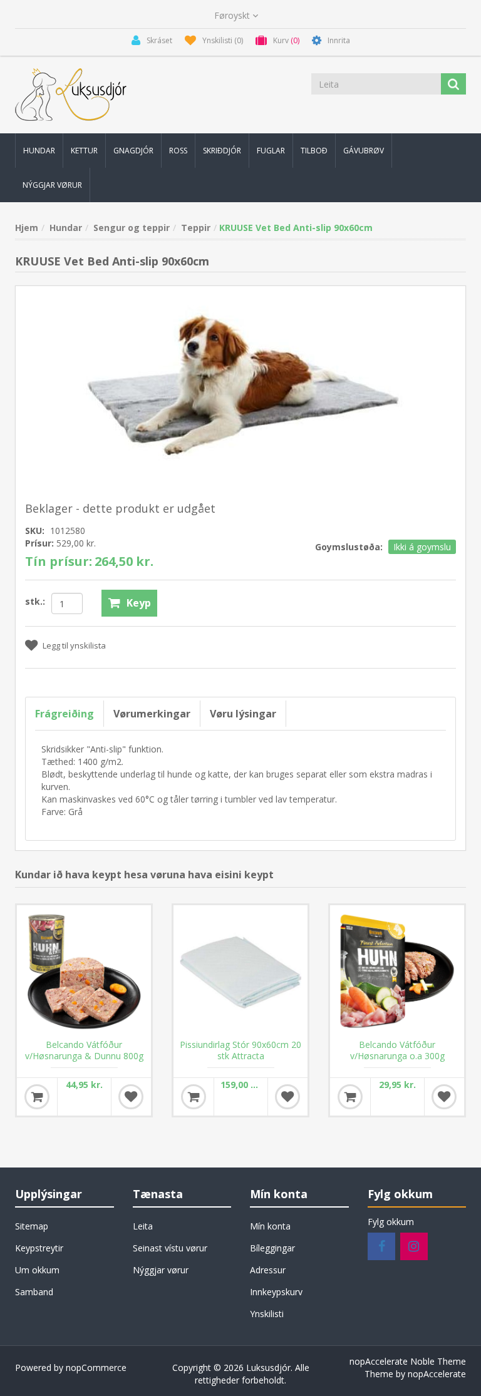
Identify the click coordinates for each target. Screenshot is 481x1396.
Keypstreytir (39, 1248)
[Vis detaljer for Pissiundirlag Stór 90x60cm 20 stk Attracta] (240, 972)
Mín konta (270, 1226)
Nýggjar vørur (161, 1270)
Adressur (268, 1270)
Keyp (139, 603)
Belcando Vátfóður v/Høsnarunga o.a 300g (397, 1050)
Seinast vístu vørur (170, 1248)
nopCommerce (96, 1367)
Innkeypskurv (276, 1292)
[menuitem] (39, 150)
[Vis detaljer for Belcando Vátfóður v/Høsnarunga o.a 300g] (397, 972)
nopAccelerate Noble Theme (407, 1361)
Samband (34, 1292)
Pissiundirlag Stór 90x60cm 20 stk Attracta (240, 1050)
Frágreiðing (64, 714)
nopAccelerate (437, 1374)
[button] (39, 150)
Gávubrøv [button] (363, 150)
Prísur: (39, 543)
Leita (143, 1226)
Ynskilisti (267, 1314)
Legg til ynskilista (74, 645)
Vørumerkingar (151, 714)
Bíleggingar (272, 1248)
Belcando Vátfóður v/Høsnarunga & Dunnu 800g (84, 1050)
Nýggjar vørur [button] (52, 185)
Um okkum (37, 1270)
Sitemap (31, 1226)
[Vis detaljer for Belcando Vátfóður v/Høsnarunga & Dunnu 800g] (84, 972)
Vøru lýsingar (243, 714)
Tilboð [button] (314, 150)
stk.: (35, 601)
